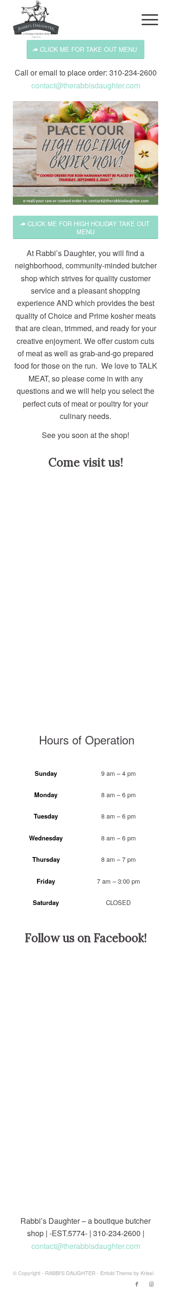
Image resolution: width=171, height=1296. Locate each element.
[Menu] (145, 19)
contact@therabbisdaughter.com (85, 85)
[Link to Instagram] (151, 1284)
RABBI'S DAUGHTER (70, 1273)
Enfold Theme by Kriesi (126, 1273)
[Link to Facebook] (137, 1284)
